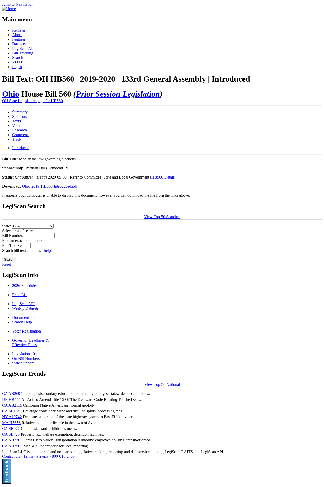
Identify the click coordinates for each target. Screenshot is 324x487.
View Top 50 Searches (162, 217)
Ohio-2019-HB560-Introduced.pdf (49, 186)
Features (19, 39)
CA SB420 (11, 434)
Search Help (22, 322)
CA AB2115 (12, 405)
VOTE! (18, 62)
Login (17, 66)
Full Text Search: (16, 245)
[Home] (9, 9)
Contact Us (11, 456)
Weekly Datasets (25, 308)
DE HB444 (11, 399)
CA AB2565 (12, 446)
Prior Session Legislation (118, 93)
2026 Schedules (24, 285)
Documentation (24, 317)
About (17, 35)
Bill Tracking (22, 53)
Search (17, 57)
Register (18, 30)
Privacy (42, 456)
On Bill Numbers (26, 358)
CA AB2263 (12, 440)
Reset (6, 264)
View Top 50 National (162, 384)
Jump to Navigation (17, 4)
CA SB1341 (12, 411)
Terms (28, 456)
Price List (19, 295)
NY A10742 (12, 417)
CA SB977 (11, 428)
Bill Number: (13, 235)
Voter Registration (26, 331)
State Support (23, 363)
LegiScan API (23, 48)
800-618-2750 (63, 456)
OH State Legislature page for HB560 (32, 101)
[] (47, 250)
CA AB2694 (12, 393)
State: (7, 226)
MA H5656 (11, 422)
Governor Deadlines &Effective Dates (30, 342)
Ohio (10, 93)
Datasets (19, 44)
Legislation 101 (24, 354)
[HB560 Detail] (162, 177)
